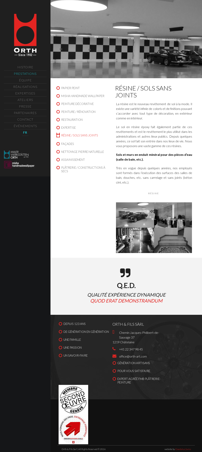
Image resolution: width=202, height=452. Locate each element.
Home (130, 39)
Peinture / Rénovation (78, 111)
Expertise (68, 127)
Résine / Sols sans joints (79, 135)
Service (141, 39)
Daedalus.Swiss (183, 449)
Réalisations (25, 86)
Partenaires (25, 113)
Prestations (25, 73)
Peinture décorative (77, 104)
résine (153, 193)
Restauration (72, 119)
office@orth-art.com (133, 356)
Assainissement (73, 159)
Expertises (25, 93)
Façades (67, 144)
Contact (25, 119)
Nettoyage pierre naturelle (82, 151)
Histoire (25, 67)
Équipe (25, 80)
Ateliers (25, 100)
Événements (25, 126)
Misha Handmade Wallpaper (82, 96)
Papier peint (70, 88)
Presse (25, 106)
